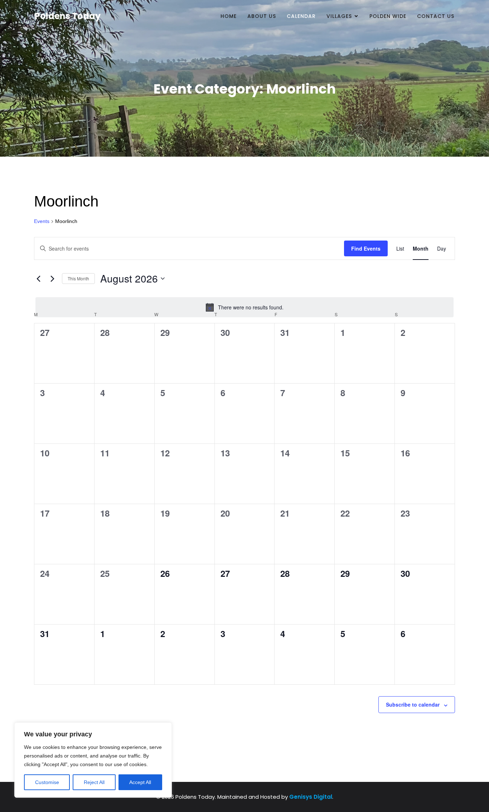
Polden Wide (387, 16)
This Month (78, 278)
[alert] (244, 307)
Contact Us (435, 16)
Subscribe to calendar (413, 704)
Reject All (94, 782)
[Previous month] (38, 278)
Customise (47, 782)
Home (229, 16)
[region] (93, 760)
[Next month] (52, 278)
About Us (261, 16)
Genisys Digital (310, 797)
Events (41, 221)
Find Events (366, 248)
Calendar (301, 16)
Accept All (140, 782)
